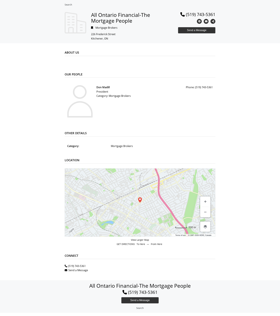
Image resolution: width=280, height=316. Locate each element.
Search (68, 4)
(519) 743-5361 (200, 14)
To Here (141, 244)
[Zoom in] (205, 201)
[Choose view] (205, 226)
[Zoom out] (205, 212)
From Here (156, 244)
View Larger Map (140, 239)
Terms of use (180, 235)
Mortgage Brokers (106, 27)
